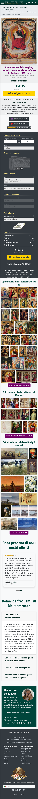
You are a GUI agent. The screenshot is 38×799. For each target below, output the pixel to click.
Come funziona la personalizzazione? (12, 616)
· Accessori (24, 761)
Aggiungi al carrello (20, 257)
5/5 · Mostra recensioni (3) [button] (23, 127)
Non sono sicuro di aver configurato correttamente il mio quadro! (18, 676)
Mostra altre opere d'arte (19, 533)
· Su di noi (5, 763)
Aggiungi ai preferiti (20, 124)
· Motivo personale (26, 749)
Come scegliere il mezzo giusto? (17, 667)
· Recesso (5, 758)
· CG (4, 754)
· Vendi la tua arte (25, 751)
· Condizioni (6, 751)
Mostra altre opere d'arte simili (19, 385)
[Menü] (2, 3)
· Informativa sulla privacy (10, 756)
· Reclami (5, 761)
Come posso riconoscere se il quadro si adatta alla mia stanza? (19, 659)
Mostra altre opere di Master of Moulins (19, 436)
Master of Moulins (9, 10)
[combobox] (19, 148)
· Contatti (5, 749)
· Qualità (23, 754)
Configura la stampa (20, 93)
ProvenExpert (14, 582)
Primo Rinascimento (21, 7)
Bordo (5, 145)
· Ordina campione (26, 763)
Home (3, 7)
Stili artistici (10, 7)
